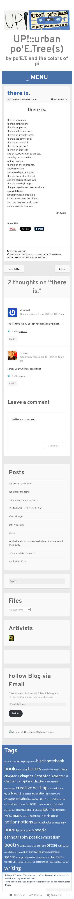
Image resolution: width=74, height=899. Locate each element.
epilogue (9, 798)
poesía (30, 830)
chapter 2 (28, 775)
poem (26, 257)
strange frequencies (25, 857)
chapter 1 (12, 776)
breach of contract (50, 769)
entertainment (53, 794)
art (19, 761)
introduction (36, 810)
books (38, 254)
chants (62, 769)
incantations (23, 809)
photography (59, 822)
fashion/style (34, 799)
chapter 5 (11, 781)
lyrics (8, 815)
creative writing (52, 254)
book (31, 254)
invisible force (15, 257)
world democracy (61, 862)
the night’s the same (19, 491)
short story (28, 852)
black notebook (19, 254)
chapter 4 (60, 776)
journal (49, 809)
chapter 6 (26, 781)
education (38, 793)
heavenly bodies (45, 804)
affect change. (16, 516)
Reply (12, 338)
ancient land (10, 761)
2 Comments (60, 99)
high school (58, 804)
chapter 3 (45, 775)
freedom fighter (52, 799)
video (51, 862)
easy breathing (14, 793)
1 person (23, 331)
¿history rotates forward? (22, 553)
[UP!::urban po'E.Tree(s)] (37, 28)
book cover (21, 769)
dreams (59, 788)
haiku (33, 803)
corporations (9, 788)
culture (51, 788)
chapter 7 (40, 781)
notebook (35, 815)
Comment (53, 445)
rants (61, 845)
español (22, 798)
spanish (10, 857)
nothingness (50, 816)
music (17, 815)
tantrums (57, 857)
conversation (53, 781)
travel (7, 861)
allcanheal (25, 310)
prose (51, 845)
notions (25, 821)
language (61, 810)
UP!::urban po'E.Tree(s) (37, 45)
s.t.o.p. (12, 533)
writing (22, 251)
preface (41, 845)
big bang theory (28, 761)
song (37, 851)
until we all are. (16, 524)
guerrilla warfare (22, 804)
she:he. (14, 268)
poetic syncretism (44, 837)
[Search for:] (37, 581)
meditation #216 (17, 561)
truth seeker (17, 862)
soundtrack (54, 852)
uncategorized (40, 861)
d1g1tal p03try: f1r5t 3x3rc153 (25, 508)
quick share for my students (23, 500)
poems (21, 830)
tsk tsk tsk (28, 862)
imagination (9, 810)
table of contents (43, 857)
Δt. (62, 268)
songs (45, 852)
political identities (28, 846)
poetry (13, 251)
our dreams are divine (20, 483)
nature (26, 816)
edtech (28, 793)
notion (10, 821)
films (42, 799)
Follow (15, 713)
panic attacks (42, 822)
